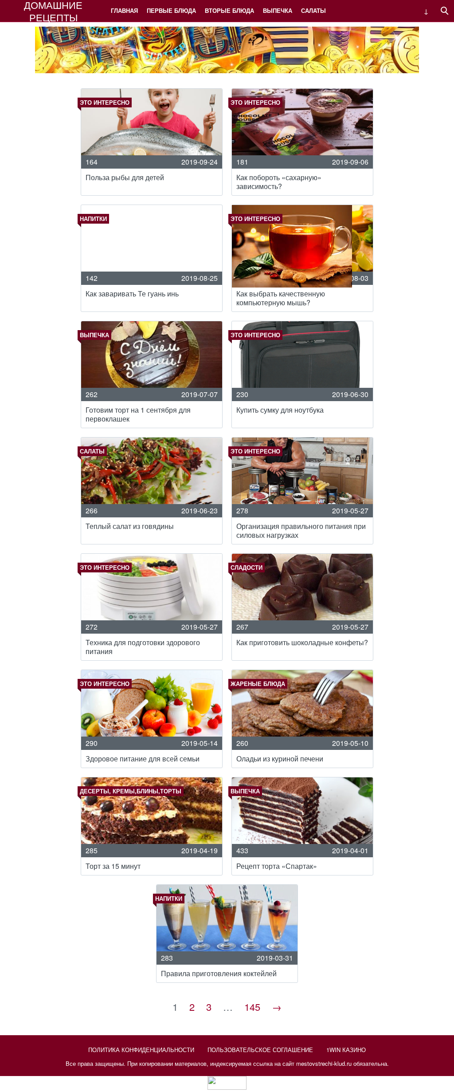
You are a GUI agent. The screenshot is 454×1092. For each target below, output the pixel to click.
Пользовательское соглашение (260, 1049)
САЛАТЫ (313, 10)
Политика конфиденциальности (141, 1049)
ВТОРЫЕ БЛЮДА (229, 10)
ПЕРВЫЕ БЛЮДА (171, 10)
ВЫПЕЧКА (277, 10)
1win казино (346, 1049)
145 (252, 1006)
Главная (124, 10)
